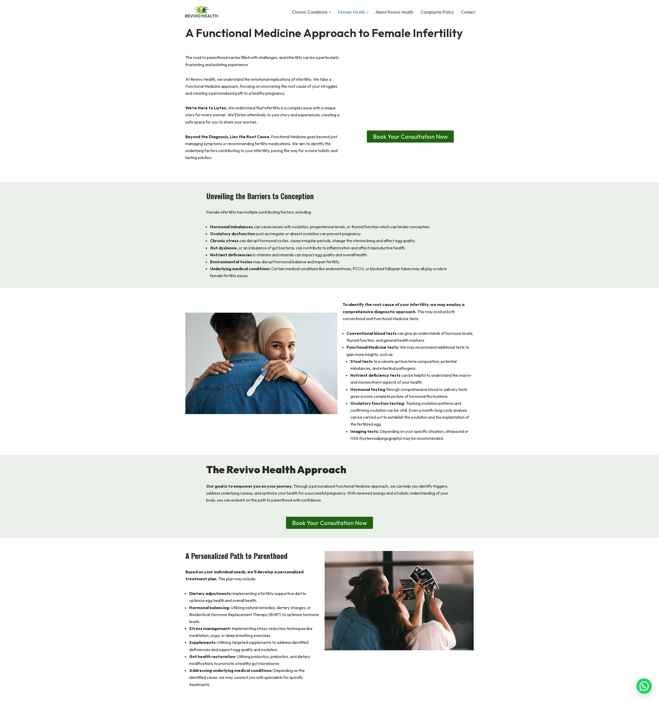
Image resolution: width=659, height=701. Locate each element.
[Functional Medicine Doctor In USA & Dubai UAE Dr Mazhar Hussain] (201, 12)
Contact (468, 12)
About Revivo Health (394, 12)
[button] (330, 12)
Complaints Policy (437, 12)
